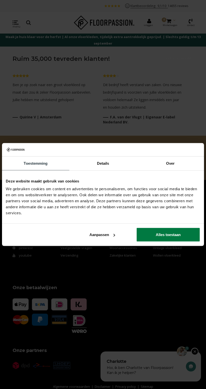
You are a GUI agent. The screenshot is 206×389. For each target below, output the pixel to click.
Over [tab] (170, 163)
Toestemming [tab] (35, 163)
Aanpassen (99, 235)
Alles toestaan (168, 235)
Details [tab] (103, 163)
